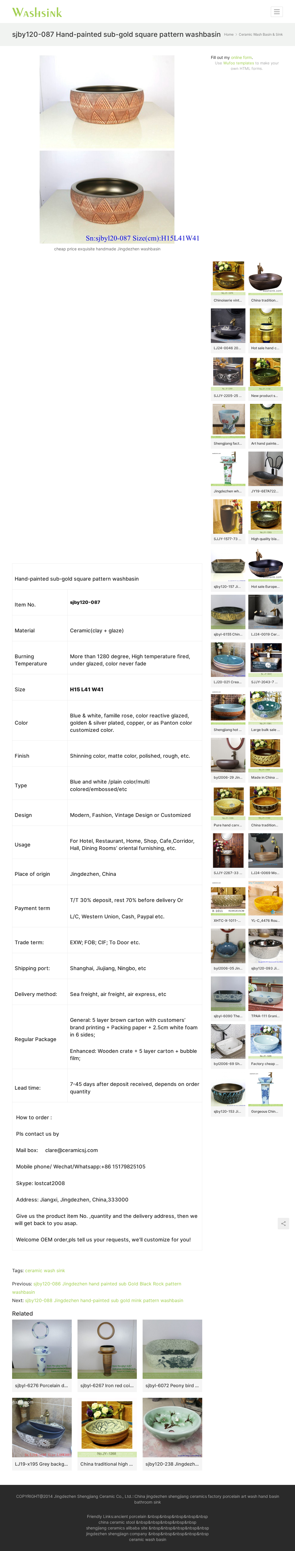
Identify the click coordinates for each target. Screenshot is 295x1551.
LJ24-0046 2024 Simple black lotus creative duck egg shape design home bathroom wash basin (228, 348)
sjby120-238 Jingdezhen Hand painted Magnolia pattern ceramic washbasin (172, 1464)
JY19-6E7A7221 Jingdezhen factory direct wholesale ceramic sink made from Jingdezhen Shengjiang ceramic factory (265, 491)
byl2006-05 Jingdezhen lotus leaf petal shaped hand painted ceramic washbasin (228, 968)
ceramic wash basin (147, 1539)
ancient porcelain (131, 1516)
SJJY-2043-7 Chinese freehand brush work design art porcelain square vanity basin (265, 682)
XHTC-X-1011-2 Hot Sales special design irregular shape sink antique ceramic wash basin (228, 920)
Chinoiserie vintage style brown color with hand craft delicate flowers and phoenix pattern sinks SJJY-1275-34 (228, 300)
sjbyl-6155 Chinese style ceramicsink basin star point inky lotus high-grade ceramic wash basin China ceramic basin (228, 634)
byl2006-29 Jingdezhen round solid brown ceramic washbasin (228, 777)
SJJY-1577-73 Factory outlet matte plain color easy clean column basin (228, 539)
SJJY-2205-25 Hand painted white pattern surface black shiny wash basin (228, 395)
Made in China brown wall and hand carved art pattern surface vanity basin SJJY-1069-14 (265, 777)
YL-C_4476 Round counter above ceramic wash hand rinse (265, 920)
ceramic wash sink (45, 1270)
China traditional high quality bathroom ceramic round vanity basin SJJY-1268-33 (107, 1464)
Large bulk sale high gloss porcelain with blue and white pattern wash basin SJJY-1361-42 (265, 729)
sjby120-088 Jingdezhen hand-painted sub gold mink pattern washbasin (104, 1300)
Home (229, 34)
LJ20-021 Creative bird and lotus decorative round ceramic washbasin (228, 682)
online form (241, 57)
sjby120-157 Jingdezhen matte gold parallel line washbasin (228, 586)
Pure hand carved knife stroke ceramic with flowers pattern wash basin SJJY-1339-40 (228, 825)
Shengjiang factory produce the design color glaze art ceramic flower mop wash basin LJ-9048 (228, 443)
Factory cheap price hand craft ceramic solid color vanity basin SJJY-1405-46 (265, 1063)
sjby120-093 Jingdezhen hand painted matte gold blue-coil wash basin (265, 968)
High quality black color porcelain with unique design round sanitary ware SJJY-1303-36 (265, 539)
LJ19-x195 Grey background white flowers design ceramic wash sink (42, 1464)
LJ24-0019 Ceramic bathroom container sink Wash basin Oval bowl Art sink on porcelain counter (265, 634)
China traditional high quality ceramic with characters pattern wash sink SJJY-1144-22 (265, 825)
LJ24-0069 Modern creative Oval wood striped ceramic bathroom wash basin (265, 873)
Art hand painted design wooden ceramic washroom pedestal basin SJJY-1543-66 (265, 443)
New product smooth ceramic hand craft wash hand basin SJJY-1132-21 (265, 395)
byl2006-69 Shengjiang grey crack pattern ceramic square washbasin (228, 1063)
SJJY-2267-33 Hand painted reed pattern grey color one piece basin (228, 873)
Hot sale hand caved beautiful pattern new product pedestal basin (265, 348)
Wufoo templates (238, 63)
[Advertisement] (247, 166)
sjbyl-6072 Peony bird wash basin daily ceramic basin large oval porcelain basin (172, 1385)
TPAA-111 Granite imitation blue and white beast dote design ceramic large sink (265, 1016)
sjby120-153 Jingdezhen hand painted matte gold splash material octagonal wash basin (228, 1111)
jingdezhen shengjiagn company (116, 1533)
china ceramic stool (117, 1522)
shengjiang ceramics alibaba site (117, 1527)
